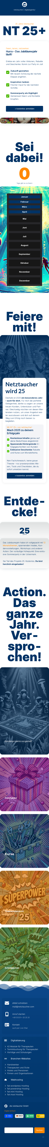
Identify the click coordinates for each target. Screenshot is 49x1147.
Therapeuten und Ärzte (18, 1067)
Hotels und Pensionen (17, 1070)
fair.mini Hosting (15, 1091)
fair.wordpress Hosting (18, 1086)
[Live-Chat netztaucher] (24, 1027)
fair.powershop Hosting (18, 1088)
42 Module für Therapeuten (20, 1046)
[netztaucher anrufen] (24, 1016)
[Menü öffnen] (43, 1137)
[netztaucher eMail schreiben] (24, 1005)
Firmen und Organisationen (20, 1073)
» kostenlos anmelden (24, 109)
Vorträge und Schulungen (19, 1052)
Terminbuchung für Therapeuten (22, 1049)
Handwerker (13, 1064)
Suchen (7, 1126)
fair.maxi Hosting (15, 1094)
